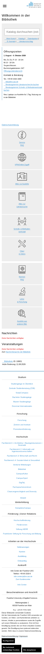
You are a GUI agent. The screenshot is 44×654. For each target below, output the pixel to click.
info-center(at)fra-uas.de (23, 576)
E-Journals (10, 41)
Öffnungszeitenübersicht (13, 71)
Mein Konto (10, 39)
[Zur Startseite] (33, 5)
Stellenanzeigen (23, 547)
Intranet (23, 498)
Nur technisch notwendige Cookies (11, 648)
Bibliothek (8, 361)
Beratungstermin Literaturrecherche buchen (22, 85)
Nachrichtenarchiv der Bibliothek (18, 352)
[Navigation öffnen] (4, 6)
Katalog (21, 39)
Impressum (23, 636)
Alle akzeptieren (29, 650)
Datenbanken (33, 39)
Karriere (22, 552)
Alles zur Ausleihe (22, 184)
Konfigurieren (8, 641)
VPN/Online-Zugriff (22, 165)
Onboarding (22, 561)
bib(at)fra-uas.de (12, 82)
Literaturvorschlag (26, 41)
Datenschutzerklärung (10, 125)
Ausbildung (22, 556)
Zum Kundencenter (23, 579)
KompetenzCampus (23, 508)
